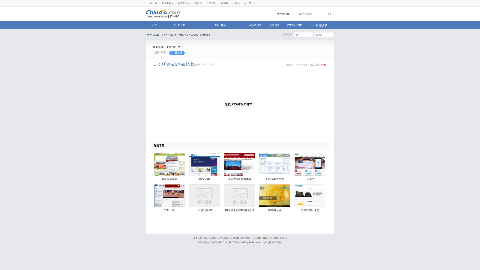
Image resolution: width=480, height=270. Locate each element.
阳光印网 (204, 179)
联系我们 (213, 238)
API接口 (211, 3)
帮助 (276, 238)
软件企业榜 (294, 25)
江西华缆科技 (204, 210)
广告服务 (223, 238)
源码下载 (198, 3)
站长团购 (224, 3)
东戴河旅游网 (169, 179)
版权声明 (245, 238)
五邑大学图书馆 (275, 179)
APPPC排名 (302, 64)
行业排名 (180, 25)
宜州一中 (169, 210)
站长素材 (182, 3)
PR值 (323, 64)
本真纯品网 (274, 210)
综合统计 (289, 64)
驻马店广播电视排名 (200, 34)
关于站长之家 (200, 238)
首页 (155, 25)
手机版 (283, 238)
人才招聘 (256, 238)
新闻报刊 (159, 52)
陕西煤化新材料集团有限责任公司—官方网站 (239, 211)
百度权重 (314, 64)
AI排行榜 (255, 25)
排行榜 (274, 25)
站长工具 (166, 3)
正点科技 (309, 179)
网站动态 (267, 238)
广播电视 (177, 52)
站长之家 (153, 3)
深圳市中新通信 (310, 210)
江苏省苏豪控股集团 (239, 179)
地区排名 (221, 25)
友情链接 (234, 238)
